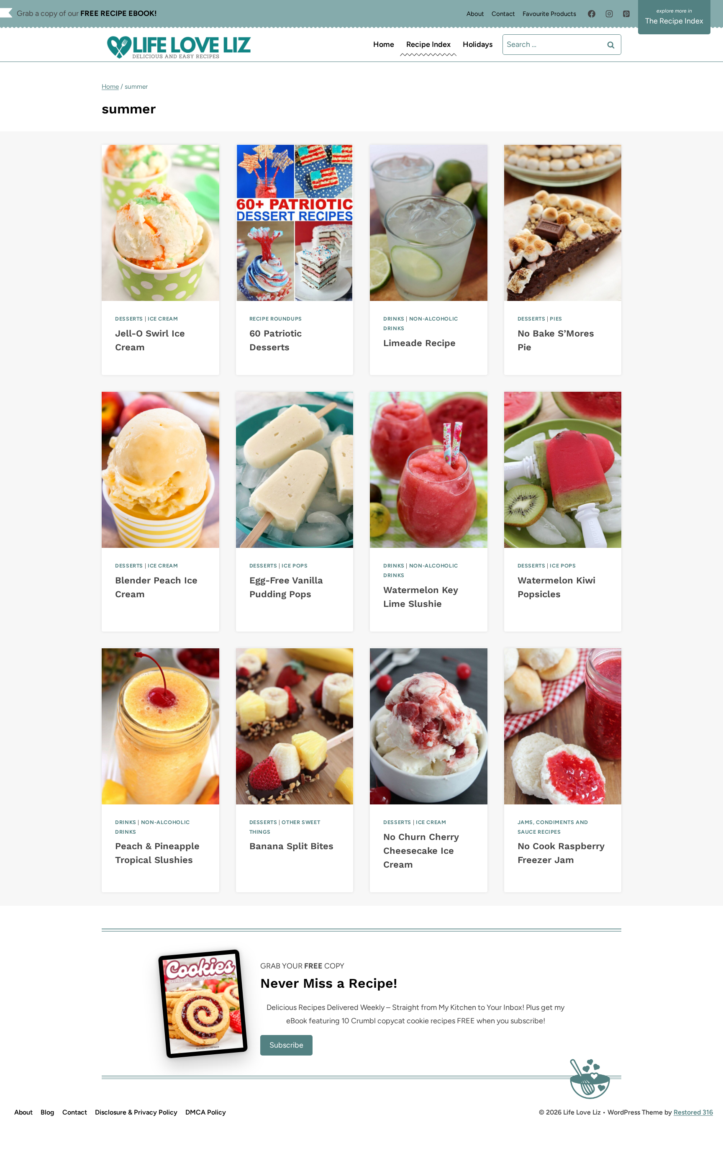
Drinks (394, 319)
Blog (47, 1112)
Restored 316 (693, 1112)
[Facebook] (591, 13)
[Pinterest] (626, 13)
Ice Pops (295, 566)
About (475, 14)
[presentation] (160, 223)
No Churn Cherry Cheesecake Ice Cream (421, 851)
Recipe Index (428, 44)
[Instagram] (609, 13)
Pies (556, 319)
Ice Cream (163, 319)
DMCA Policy (205, 1112)
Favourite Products (549, 14)
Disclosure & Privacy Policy (136, 1112)
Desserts (129, 319)
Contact (503, 14)
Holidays (477, 44)
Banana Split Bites (291, 846)
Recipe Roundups (275, 319)
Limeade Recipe (419, 343)
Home (383, 44)
